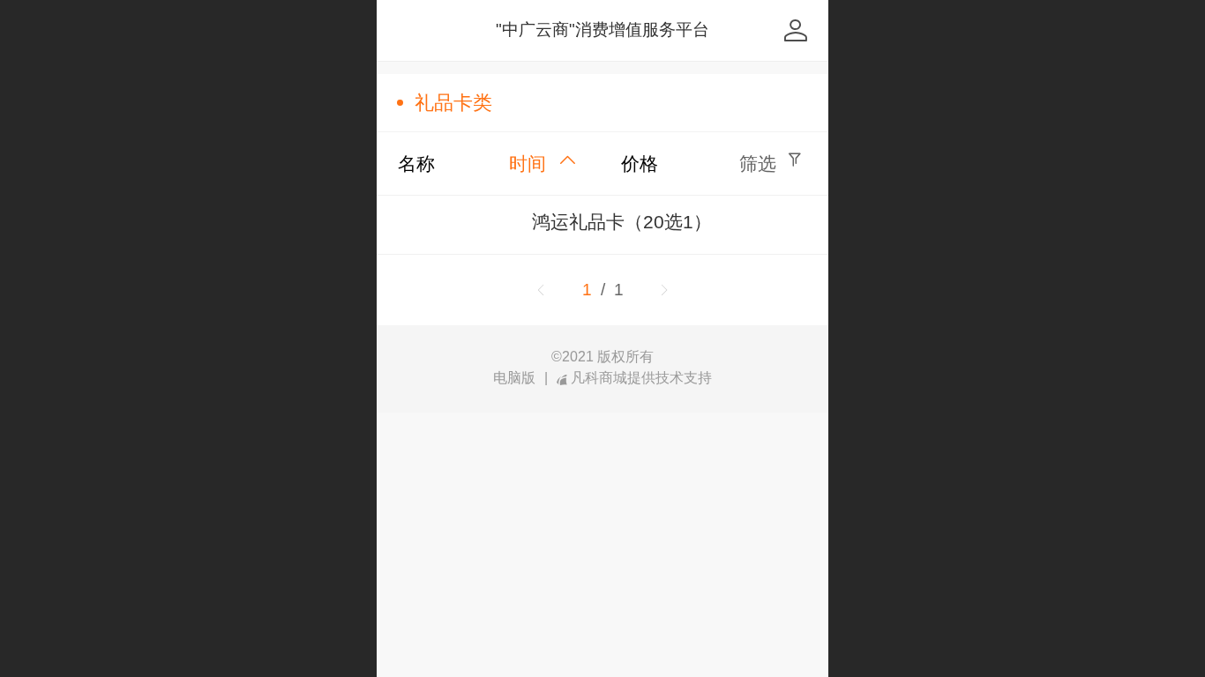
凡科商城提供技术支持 (641, 378)
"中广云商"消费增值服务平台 (602, 29)
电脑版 (514, 378)
